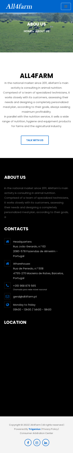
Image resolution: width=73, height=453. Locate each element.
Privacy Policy (50, 429)
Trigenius (35, 429)
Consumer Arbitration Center (36, 433)
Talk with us (34, 140)
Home (28, 31)
